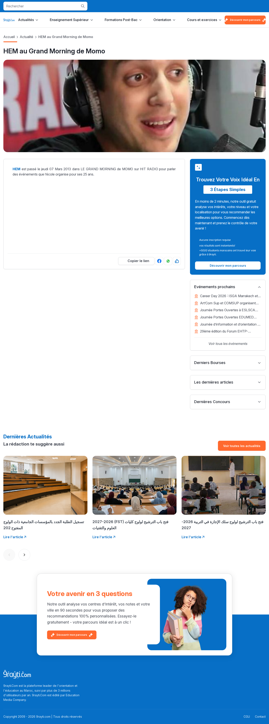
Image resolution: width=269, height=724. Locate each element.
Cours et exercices (202, 20)
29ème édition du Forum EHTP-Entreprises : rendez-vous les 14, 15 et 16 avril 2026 (228, 331)
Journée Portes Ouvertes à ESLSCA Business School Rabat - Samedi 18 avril (230, 310)
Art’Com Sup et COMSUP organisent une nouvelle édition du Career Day (228, 303)
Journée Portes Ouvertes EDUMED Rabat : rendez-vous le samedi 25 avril (229, 317)
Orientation (162, 20)
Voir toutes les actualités (241, 446)
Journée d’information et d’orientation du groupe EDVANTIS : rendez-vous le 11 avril (230, 324)
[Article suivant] (24, 555)
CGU (247, 716)
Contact (260, 716)
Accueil (9, 37)
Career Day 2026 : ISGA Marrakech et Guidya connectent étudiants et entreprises (229, 296)
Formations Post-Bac (121, 20)
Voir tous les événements (227, 344)
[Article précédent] (9, 555)
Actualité (26, 37)
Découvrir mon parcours (245, 19)
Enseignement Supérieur (69, 20)
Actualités (26, 20)
